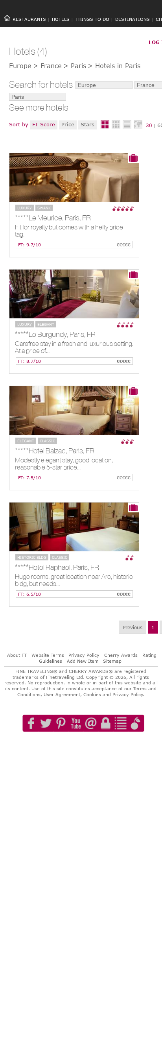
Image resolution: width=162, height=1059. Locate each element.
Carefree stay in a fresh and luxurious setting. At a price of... (74, 347)
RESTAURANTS (29, 19)
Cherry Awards (121, 655)
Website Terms (47, 655)
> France (47, 65)
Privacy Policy (83, 655)
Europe (20, 65)
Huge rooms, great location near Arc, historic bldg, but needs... (74, 580)
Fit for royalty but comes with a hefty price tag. (69, 231)
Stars (87, 124)
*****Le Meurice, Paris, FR (53, 217)
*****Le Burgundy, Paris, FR (55, 334)
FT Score (43, 124)
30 (149, 125)
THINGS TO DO (92, 19)
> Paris (74, 65)
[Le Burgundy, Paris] (74, 294)
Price (67, 124)
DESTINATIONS (132, 19)
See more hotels (38, 108)
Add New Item (83, 660)
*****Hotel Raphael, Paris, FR (57, 567)
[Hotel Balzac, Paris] (74, 410)
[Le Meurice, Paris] (74, 177)
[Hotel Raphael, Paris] (74, 527)
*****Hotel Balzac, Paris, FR (54, 450)
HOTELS (61, 19)
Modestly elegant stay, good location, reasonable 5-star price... (64, 463)
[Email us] (91, 746)
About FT (17, 655)
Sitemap (112, 660)
